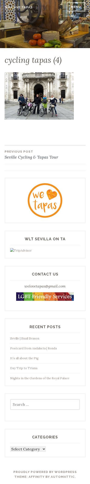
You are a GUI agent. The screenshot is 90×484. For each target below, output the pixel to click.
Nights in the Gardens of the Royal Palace (39, 378)
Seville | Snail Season (24, 338)
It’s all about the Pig (24, 358)
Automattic (63, 476)
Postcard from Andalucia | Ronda (33, 348)
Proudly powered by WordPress (45, 472)
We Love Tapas (19, 7)
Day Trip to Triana (23, 368)
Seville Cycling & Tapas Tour (31, 155)
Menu (76, 7)
